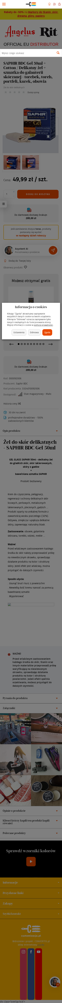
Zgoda (47, 332)
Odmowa (34, 332)
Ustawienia (18, 332)
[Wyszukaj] (58, 53)
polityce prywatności (43, 325)
